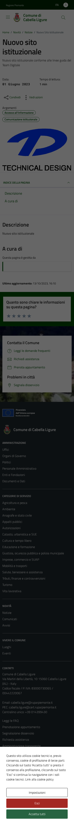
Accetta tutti (37, 814)
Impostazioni (37, 792)
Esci (37, 803)
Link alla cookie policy (39, 779)
